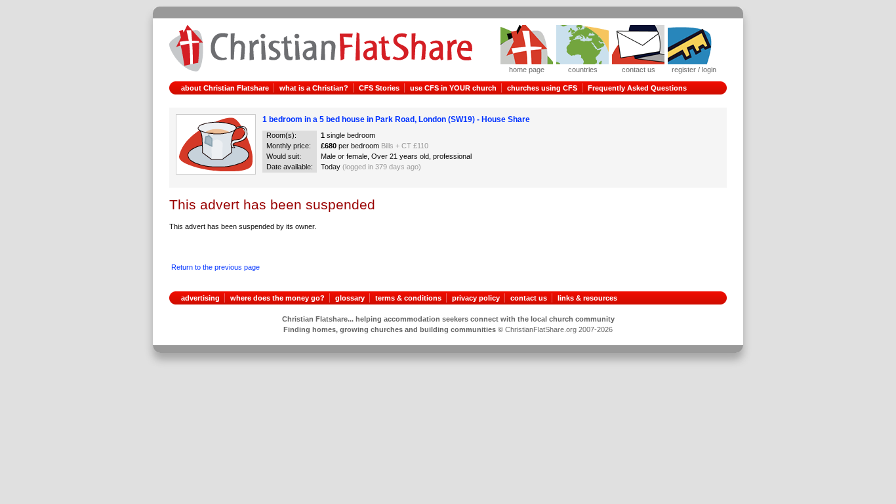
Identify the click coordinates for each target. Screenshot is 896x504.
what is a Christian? (313, 88)
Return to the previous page (215, 267)
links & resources (587, 298)
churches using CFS (542, 88)
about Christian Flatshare (225, 88)
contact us (528, 298)
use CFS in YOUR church (453, 88)
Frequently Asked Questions (637, 88)
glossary (350, 298)
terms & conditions (408, 298)
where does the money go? (277, 298)
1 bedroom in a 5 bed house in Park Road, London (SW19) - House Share (396, 119)
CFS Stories (379, 88)
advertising (200, 298)
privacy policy (476, 298)
